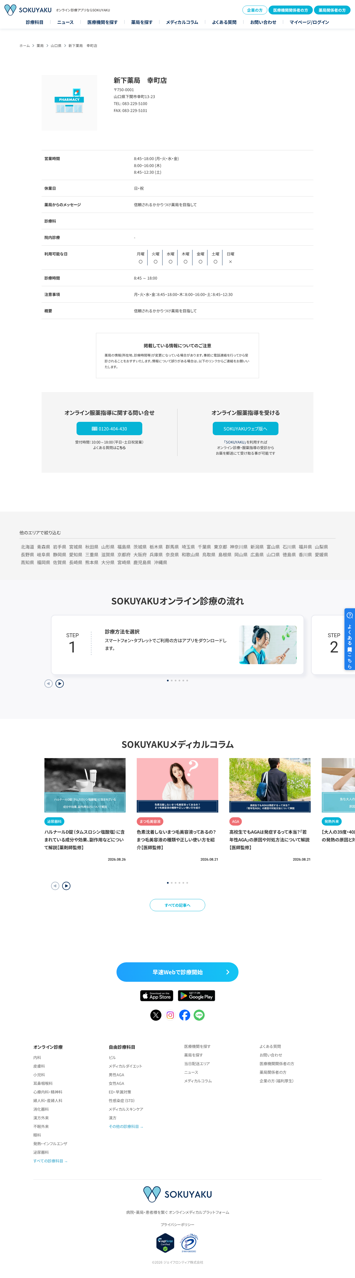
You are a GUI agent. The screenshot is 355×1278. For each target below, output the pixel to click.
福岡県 (43, 562)
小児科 (39, 1074)
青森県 (43, 546)
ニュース (65, 22)
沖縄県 (160, 562)
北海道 (27, 546)
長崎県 (75, 562)
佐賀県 (59, 562)
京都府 (124, 554)
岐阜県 (43, 554)
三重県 (91, 554)
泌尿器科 (41, 1152)
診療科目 (35, 22)
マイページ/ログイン (309, 22)
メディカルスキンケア (126, 1109)
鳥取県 (208, 554)
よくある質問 (224, 22)
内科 (37, 1057)
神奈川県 (239, 546)
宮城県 (75, 546)
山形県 (108, 546)
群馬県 (172, 546)
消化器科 (41, 1109)
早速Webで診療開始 (178, 972)
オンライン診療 (48, 1046)
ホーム (24, 45)
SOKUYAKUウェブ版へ (245, 428)
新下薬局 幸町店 (83, 45)
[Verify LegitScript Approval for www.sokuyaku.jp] (165, 1243)
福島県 (124, 546)
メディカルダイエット (125, 1066)
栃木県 (156, 546)
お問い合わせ (263, 22)
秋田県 (91, 546)
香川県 (305, 554)
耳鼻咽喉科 (43, 1083)
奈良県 (172, 554)
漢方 (112, 1117)
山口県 (56, 45)
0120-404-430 (113, 428)
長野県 (27, 554)
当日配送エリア (197, 1063)
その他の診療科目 (124, 1126)
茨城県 (140, 546)
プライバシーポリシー (177, 1224)
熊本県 (91, 562)
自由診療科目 (122, 1046)
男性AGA (116, 1074)
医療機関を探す (102, 22)
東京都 (220, 546)
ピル (112, 1057)
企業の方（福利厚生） (277, 1080)
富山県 (273, 546)
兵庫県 (156, 554)
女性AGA (116, 1083)
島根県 (225, 554)
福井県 (305, 546)
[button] (66, 886)
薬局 (40, 45)
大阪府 (140, 554)
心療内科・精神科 (47, 1092)
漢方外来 (41, 1117)
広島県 (257, 554)
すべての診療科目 (48, 1161)
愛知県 (75, 554)
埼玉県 (188, 546)
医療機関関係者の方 (290, 10)
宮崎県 (124, 562)
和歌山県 (190, 554)
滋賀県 (108, 554)
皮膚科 (39, 1066)
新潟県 (257, 546)
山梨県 (321, 546)
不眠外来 (41, 1126)
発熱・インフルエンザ (50, 1143)
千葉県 (204, 546)
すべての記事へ (178, 905)
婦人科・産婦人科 (47, 1100)
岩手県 (59, 546)
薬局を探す (142, 22)
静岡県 (59, 554)
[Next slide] (59, 683)
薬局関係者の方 (332, 10)
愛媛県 (321, 554)
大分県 (108, 562)
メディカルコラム (182, 22)
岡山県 (241, 554)
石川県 (289, 546)
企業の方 (255, 10)
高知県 (27, 562)
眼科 (37, 1135)
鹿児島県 (142, 562)
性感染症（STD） (122, 1100)
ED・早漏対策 (120, 1092)
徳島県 (289, 554)
